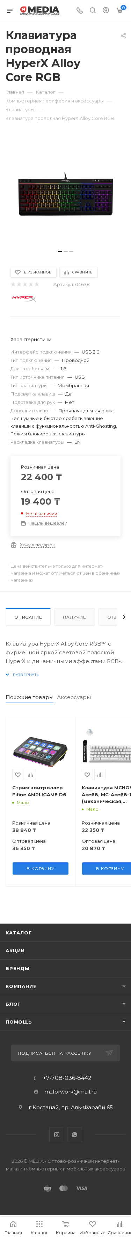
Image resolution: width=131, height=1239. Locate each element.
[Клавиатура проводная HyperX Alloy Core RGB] (65, 193)
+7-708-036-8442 (67, 1078)
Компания (21, 986)
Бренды (18, 968)
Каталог (19, 932)
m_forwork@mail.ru (70, 1091)
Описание (28, 617)
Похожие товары (29, 697)
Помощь (19, 1022)
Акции (15, 950)
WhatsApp (74, 1134)
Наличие (74, 617)
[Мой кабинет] (106, 11)
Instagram (56, 1134)
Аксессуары (74, 697)
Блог (13, 1004)
